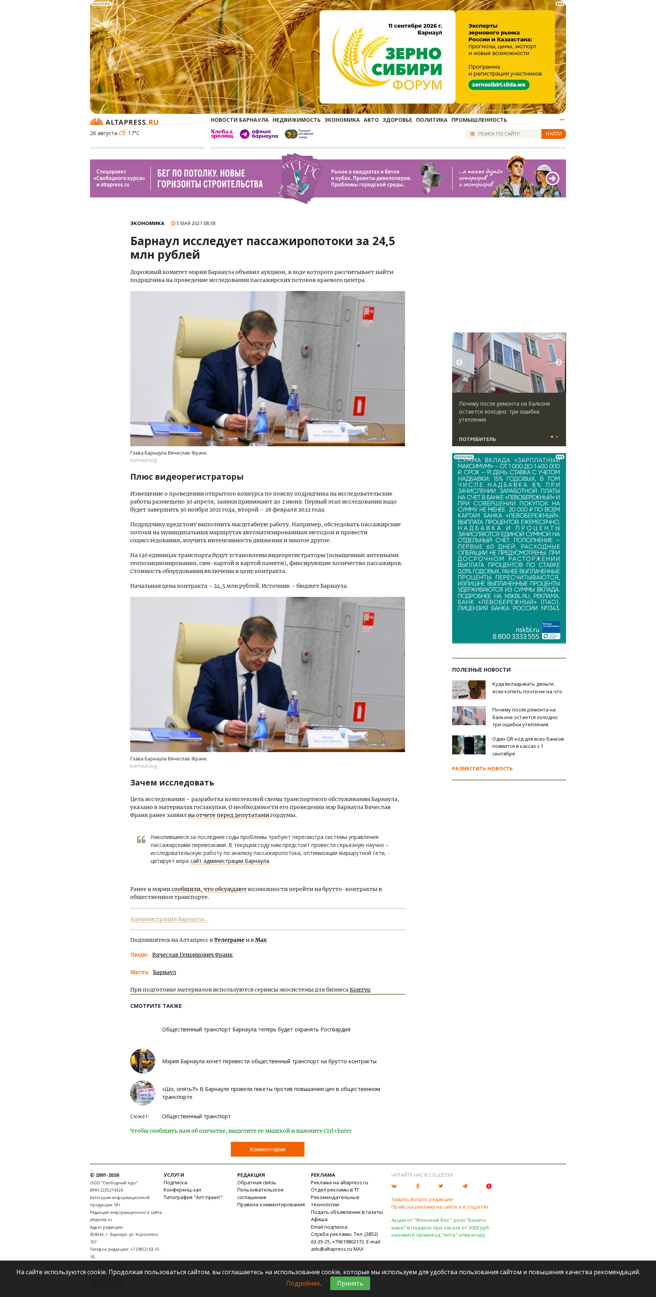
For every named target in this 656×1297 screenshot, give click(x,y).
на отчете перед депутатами (228, 815)
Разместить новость (482, 768)
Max (260, 940)
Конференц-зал (182, 1189)
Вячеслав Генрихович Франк (192, 954)
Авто (371, 119)
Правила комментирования (271, 1204)
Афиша (319, 1219)
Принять (350, 1283)
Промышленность (479, 119)
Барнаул (164, 972)
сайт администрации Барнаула (229, 860)
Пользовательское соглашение (260, 1193)
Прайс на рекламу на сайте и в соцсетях (440, 1206)
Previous (459, 363)
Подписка (175, 1182)
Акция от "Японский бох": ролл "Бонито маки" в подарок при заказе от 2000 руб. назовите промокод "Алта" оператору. (440, 1227)
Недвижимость (297, 119)
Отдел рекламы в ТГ (335, 1189)
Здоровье (397, 119)
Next (559, 363)
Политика (432, 119)
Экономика (342, 119)
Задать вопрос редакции (422, 1199)
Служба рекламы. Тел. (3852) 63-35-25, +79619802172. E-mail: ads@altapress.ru (346, 1241)
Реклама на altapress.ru (339, 1182)
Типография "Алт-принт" (193, 1197)
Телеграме (229, 940)
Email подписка (329, 1226)
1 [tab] (552, 437)
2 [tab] (557, 437)
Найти (554, 133)
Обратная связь (256, 1182)
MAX (358, 1248)
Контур (360, 989)
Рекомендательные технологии (335, 1201)
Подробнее (303, 1283)
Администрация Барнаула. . (169, 919)
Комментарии (267, 1149)
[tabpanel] (509, 392)
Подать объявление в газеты (347, 1212)
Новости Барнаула (240, 119)
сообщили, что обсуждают (209, 889)
